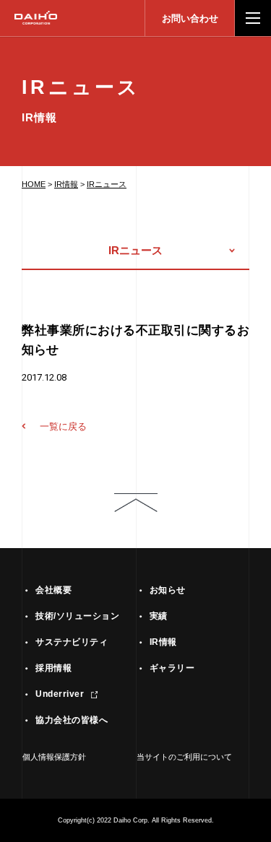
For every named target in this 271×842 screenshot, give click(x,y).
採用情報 (53, 668)
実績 (159, 616)
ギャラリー (172, 668)
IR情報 (66, 184)
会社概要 (53, 590)
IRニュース (106, 184)
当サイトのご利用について (184, 756)
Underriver (59, 694)
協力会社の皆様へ (71, 720)
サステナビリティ (71, 642)
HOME (34, 184)
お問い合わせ (190, 18)
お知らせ (168, 590)
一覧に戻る (63, 426)
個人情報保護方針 (54, 756)
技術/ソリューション (77, 616)
